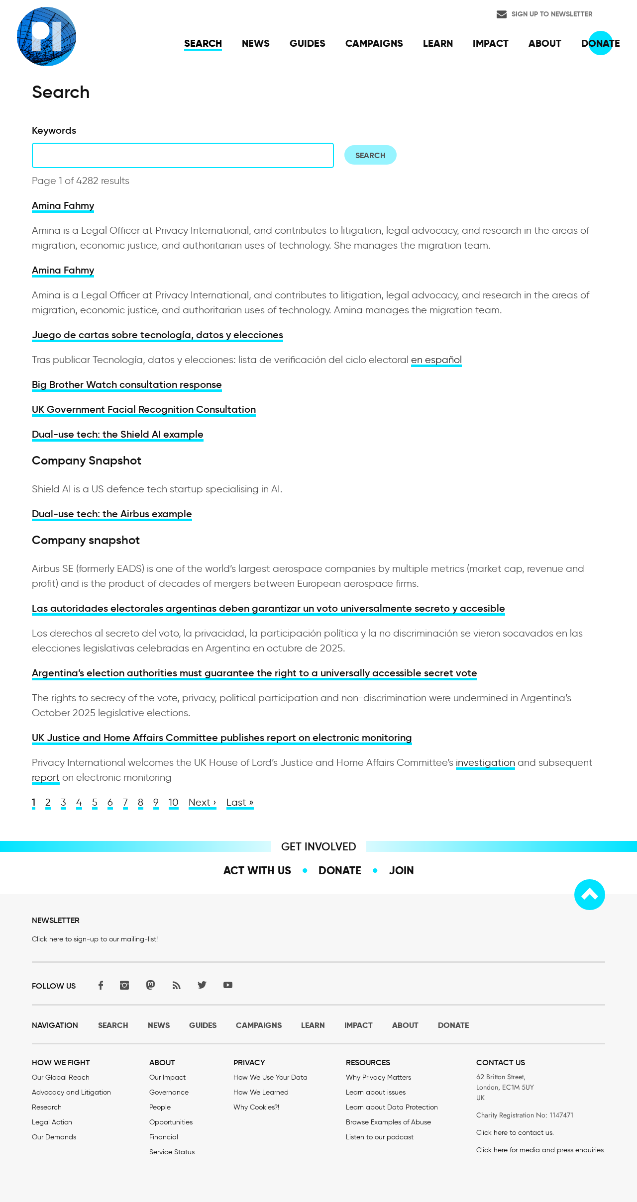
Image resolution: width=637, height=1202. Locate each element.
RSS (176, 985)
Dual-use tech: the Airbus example (112, 514)
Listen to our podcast (380, 1137)
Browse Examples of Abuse (388, 1122)
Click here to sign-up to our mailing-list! (95, 939)
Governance (169, 1092)
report (46, 777)
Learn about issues (376, 1092)
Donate (339, 870)
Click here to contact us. (515, 1132)
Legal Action (52, 1122)
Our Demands (54, 1137)
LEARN (313, 1025)
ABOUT (405, 1025)
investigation (485, 762)
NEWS (159, 1025)
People (160, 1107)
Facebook (98, 985)
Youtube (227, 985)
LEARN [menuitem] (438, 43)
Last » (240, 802)
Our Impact (167, 1077)
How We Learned (261, 1092)
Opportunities (171, 1122)
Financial (163, 1137)
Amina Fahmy (63, 205)
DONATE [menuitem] (600, 43)
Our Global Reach (61, 1077)
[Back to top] (589, 894)
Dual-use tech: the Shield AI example (118, 434)
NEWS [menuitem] (256, 43)
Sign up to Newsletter (552, 13)
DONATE (453, 1025)
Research (47, 1107)
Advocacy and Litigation (71, 1092)
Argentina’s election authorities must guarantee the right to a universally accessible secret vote (254, 673)
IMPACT (358, 1025)
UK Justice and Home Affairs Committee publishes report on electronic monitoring (222, 737)
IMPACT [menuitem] (491, 43)
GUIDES (202, 1025)
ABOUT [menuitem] (545, 43)
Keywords (54, 130)
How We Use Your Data (270, 1077)
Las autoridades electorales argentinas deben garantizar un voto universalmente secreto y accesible (268, 608)
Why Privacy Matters (378, 1077)
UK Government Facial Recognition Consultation (144, 409)
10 (174, 802)
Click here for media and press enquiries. (540, 1150)
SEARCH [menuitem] (203, 43)
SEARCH (113, 1025)
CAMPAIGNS (259, 1025)
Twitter (202, 985)
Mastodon (150, 985)
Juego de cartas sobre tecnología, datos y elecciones (157, 335)
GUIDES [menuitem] (307, 43)
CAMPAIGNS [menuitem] (374, 43)
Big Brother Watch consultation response (127, 384)
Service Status (172, 1152)
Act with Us (257, 870)
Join (401, 870)
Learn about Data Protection (392, 1107)
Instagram (124, 985)
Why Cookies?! (256, 1107)
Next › (202, 802)
